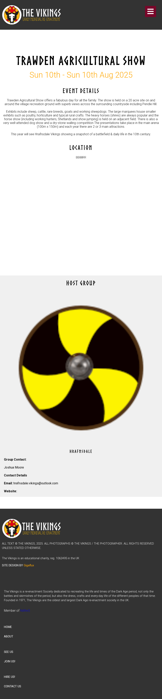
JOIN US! (9, 661)
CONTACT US (12, 686)
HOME (8, 627)
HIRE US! (9, 677)
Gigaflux (29, 565)
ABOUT (8, 636)
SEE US (8, 652)
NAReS (25, 610)
